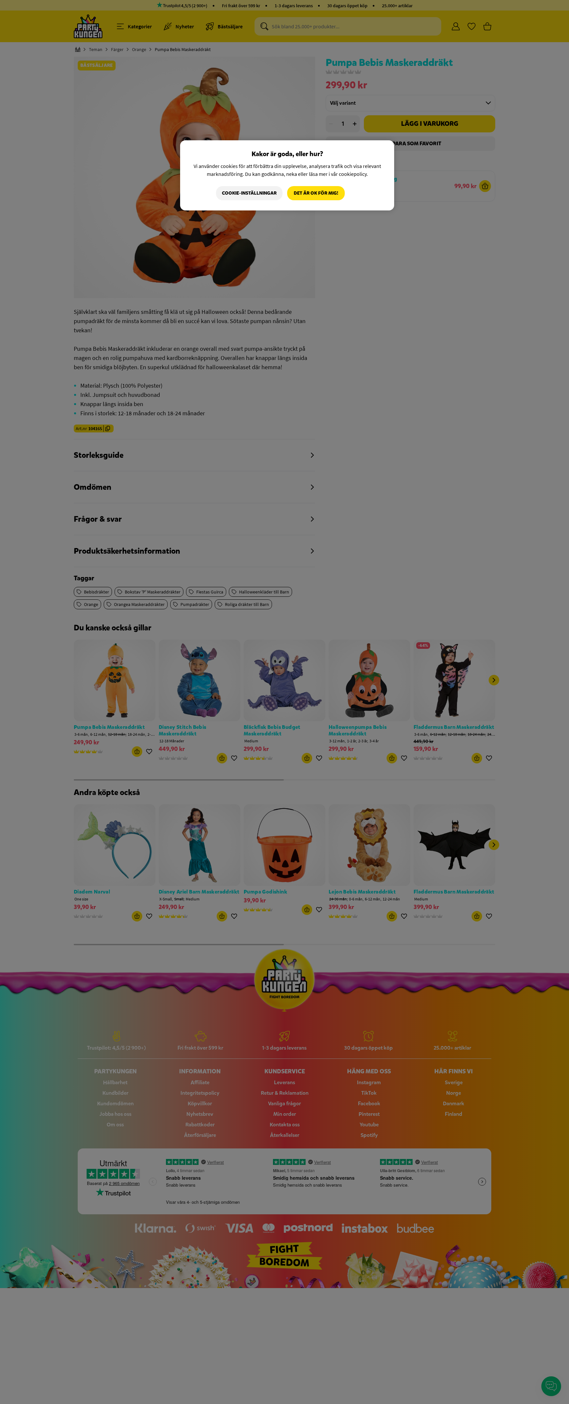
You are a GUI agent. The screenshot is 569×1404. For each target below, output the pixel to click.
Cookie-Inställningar (249, 193)
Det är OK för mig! (316, 193)
